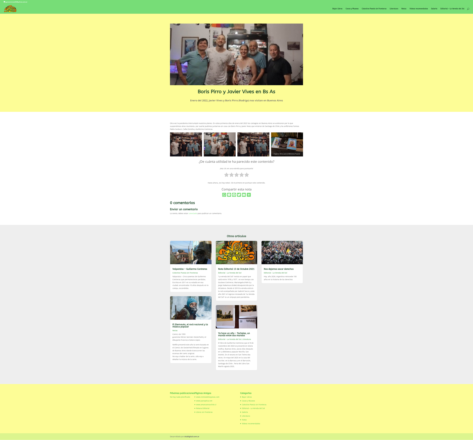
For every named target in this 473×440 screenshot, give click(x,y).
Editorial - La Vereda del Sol (229, 273)
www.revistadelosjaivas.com (207, 397)
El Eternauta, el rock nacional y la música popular (190, 325)
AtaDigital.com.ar (191, 436)
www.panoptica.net (204, 401)
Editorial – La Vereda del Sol (452, 9)
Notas (403, 9)
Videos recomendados (419, 9)
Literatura (394, 9)
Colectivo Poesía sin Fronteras (374, 9)
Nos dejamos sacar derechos (279, 269)
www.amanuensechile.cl (206, 404)
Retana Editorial (202, 408)
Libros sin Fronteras (204, 412)
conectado (193, 213)
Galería (434, 9)
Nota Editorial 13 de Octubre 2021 (236, 269)
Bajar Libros (337, 9)
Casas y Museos (352, 9)
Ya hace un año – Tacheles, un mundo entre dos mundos (234, 334)
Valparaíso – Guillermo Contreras (189, 269)
